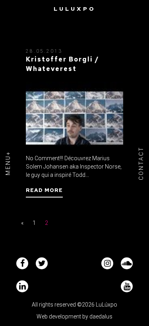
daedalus (100, 316)
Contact (141, 163)
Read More (44, 190)
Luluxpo (75, 8)
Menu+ (8, 163)
